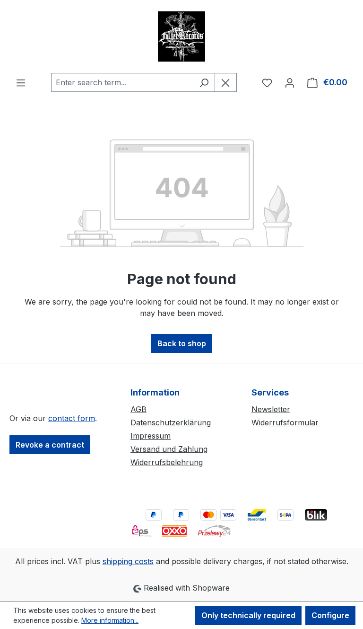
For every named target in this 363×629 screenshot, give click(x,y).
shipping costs (128, 561)
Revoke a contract (50, 444)
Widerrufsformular (285, 422)
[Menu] (20, 82)
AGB (138, 409)
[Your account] (289, 82)
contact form (71, 418)
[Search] (204, 82)
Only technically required (248, 615)
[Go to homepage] (181, 36)
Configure (330, 615)
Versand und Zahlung (168, 449)
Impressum (150, 435)
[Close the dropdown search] (226, 82)
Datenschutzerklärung (170, 422)
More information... (109, 620)
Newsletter (270, 409)
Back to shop (181, 343)
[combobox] (122, 82)
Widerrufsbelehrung (166, 462)
